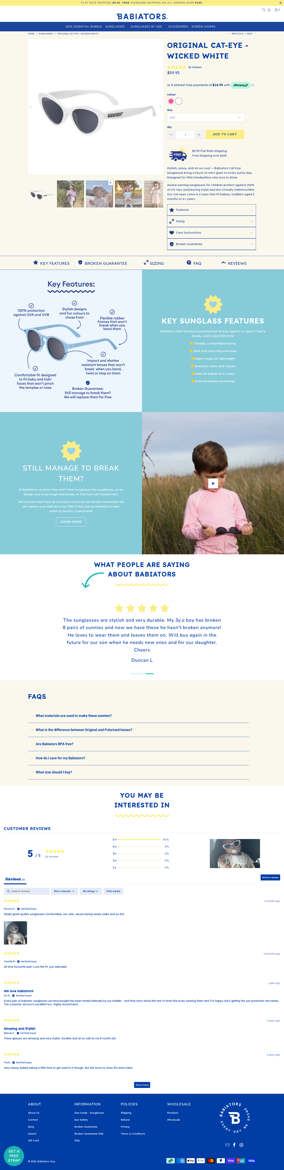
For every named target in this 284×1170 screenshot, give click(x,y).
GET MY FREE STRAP (109, 628)
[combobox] (89, 614)
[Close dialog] (204, 531)
